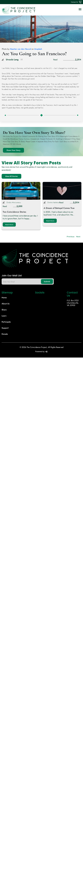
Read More (9, 224)
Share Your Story (13, 150)
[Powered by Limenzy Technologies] (41, 352)
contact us (74, 2)
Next (78, 237)
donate (5, 334)
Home (4, 297)
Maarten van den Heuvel (20, 49)
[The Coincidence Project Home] (41, 259)
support (5, 328)
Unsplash (38, 49)
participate (6, 321)
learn (4, 315)
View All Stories (11, 176)
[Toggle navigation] (80, 9)
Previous (70, 237)
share (4, 309)
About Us (6, 303)
